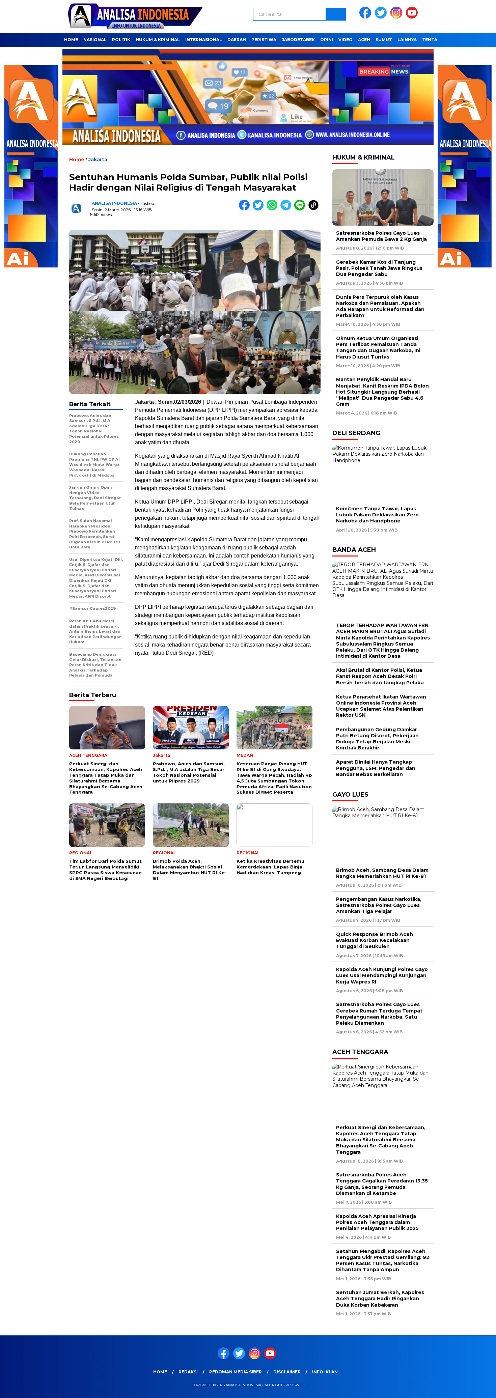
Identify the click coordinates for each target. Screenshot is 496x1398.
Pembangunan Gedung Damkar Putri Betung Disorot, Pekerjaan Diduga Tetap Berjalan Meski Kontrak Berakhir (377, 738)
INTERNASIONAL (203, 39)
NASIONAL (95, 39)
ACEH (364, 39)
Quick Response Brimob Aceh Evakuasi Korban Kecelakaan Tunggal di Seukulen (374, 940)
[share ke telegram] (287, 208)
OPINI (326, 39)
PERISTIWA (263, 39)
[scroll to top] (475, 1387)
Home (160, 1371)
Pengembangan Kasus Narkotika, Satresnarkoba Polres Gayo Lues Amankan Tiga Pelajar (378, 905)
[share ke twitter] (260, 208)
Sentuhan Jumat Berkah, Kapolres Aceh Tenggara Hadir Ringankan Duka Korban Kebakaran (380, 1298)
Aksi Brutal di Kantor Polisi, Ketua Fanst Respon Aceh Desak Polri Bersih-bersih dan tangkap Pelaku (380, 676)
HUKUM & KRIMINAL (158, 39)
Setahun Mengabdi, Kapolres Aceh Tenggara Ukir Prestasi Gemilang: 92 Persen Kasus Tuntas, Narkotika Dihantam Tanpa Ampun (382, 1260)
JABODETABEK (298, 39)
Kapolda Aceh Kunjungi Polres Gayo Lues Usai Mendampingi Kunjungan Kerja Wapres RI (382, 975)
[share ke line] (301, 208)
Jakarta (97, 159)
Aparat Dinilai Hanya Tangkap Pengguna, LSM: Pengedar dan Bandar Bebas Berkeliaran (375, 768)
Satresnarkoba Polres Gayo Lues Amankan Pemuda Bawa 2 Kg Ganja (381, 236)
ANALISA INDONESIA (114, 203)
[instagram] (397, 17)
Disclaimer (287, 1371)
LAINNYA (407, 39)
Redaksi (188, 1371)
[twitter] (382, 17)
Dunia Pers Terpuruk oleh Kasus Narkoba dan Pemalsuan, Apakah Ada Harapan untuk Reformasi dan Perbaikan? (380, 306)
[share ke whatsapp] (273, 208)
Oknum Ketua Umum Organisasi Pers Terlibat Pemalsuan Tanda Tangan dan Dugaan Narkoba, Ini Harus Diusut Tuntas (378, 347)
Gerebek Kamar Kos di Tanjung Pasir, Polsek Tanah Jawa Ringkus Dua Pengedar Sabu (379, 268)
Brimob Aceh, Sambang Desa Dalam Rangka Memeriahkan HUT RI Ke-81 (382, 873)
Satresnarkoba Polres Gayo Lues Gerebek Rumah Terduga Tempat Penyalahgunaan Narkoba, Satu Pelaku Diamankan (379, 1013)
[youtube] (413, 17)
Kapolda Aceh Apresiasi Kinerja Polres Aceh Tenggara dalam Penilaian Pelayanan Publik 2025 (377, 1222)
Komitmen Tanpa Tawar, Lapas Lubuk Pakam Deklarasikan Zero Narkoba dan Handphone (377, 515)
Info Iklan (325, 1371)
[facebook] (366, 17)
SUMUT (384, 39)
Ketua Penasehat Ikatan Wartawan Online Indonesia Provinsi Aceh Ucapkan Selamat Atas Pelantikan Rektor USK (381, 706)
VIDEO (345, 39)
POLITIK (121, 39)
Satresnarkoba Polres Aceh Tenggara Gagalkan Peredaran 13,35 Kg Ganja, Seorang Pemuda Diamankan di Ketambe (382, 1184)
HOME (71, 39)
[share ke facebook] (246, 208)
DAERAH (236, 39)
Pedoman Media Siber (235, 1371)
